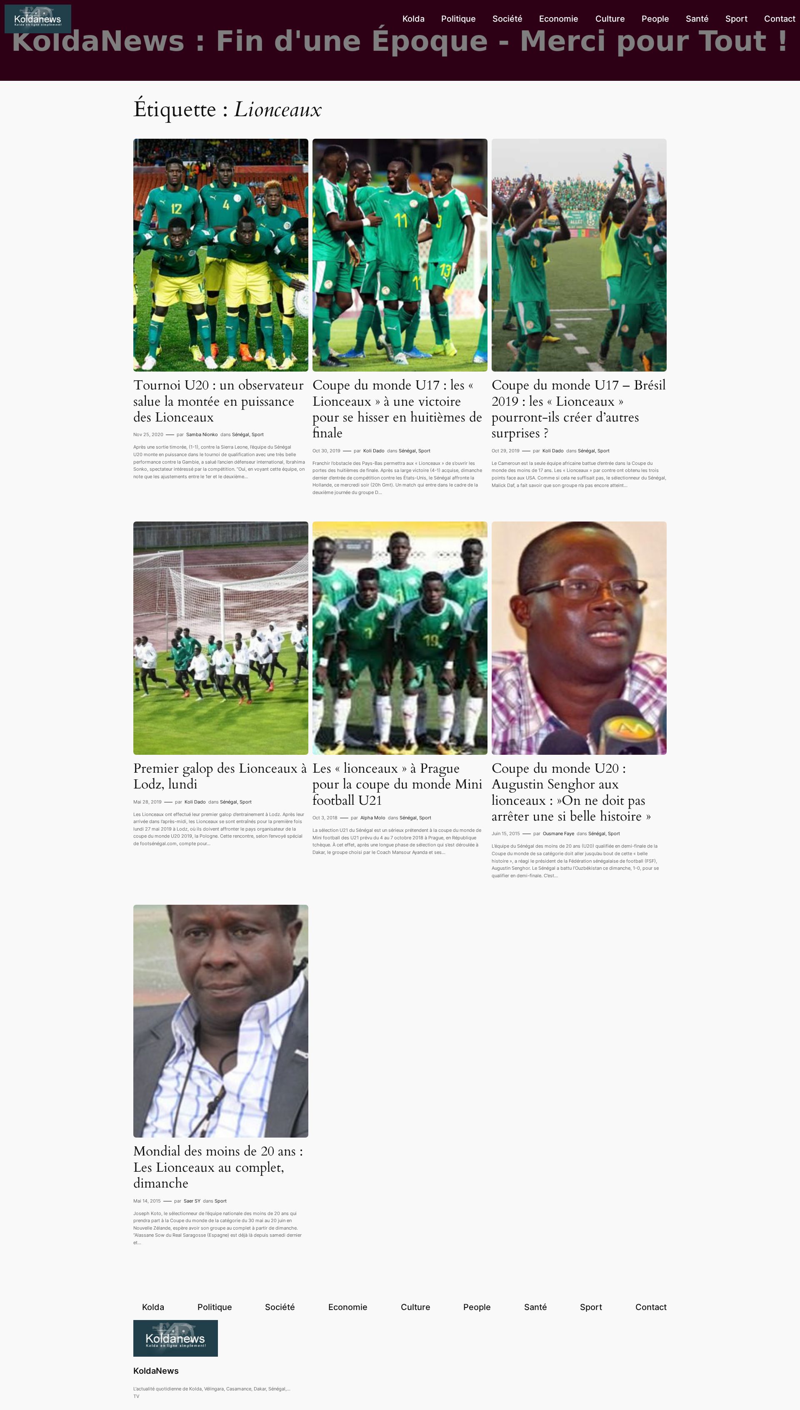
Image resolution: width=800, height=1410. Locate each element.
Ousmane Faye (558, 833)
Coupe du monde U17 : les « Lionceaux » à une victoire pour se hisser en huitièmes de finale (397, 409)
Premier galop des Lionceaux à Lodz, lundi (220, 777)
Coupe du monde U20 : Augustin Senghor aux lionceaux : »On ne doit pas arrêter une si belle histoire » (571, 793)
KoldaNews (156, 1371)
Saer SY (192, 1201)
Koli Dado (374, 451)
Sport (258, 434)
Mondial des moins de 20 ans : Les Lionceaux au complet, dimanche (218, 1167)
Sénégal (240, 434)
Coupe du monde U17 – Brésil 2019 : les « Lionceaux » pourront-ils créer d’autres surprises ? (579, 409)
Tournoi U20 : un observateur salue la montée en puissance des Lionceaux (218, 401)
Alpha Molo (372, 818)
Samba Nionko (202, 434)
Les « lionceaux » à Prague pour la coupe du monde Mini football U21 (397, 785)
